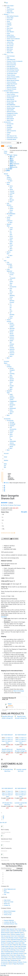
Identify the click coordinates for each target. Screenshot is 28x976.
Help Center (7, 900)
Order (5, 457)
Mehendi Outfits (11, 111)
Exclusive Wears (8, 90)
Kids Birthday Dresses (13, 70)
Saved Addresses (14, 163)
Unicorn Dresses (11, 82)
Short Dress (10, 45)
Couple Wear (10, 103)
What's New (10, 52)
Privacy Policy (8, 913)
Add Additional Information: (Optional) (7, 532)
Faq (5, 894)
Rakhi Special (10, 99)
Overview (12, 156)
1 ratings (10, 502)
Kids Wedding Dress (12, 68)
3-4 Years (7, 739)
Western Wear (10, 40)
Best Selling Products (12, 16)
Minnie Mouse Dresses (13, 80)
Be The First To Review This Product (11, 505)
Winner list (7, 903)
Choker (9, 132)
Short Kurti (10, 28)
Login (2, 146)
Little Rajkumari (11, 59)
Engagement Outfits (12, 113)
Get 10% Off (3, 822)
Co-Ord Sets (10, 44)
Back (11, 168)
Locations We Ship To (10, 922)
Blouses (9, 30)
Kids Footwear (11, 56)
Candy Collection (10, 930)
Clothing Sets (10, 97)
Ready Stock (10, 12)
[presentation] (1, 759)
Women (6, 14)
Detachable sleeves (12, 137)
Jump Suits (10, 42)
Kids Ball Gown (11, 66)
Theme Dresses (11, 75)
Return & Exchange (19, 691)
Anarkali (9, 23)
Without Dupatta (15, 934)
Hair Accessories (11, 130)
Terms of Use (7, 914)
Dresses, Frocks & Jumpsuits (14, 61)
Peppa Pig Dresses (12, 84)
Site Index (6, 892)
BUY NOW (4, 735)
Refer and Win (13, 167)
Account (6, 453)
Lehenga (9, 24)
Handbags (9, 127)
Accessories (7, 122)
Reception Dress (11, 115)
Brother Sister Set (11, 101)
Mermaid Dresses (11, 78)
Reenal (9, 703)
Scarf (8, 134)
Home (7, 482)
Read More (4, 616)
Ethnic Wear (10, 18)
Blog (5, 891)
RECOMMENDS (11, 37)
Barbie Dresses (11, 85)
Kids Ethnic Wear (11, 63)
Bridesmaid (10, 117)
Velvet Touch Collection (13, 38)
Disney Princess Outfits (13, 77)
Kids (5, 54)
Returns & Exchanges (9, 911)
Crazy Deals (10, 5)
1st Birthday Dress (12, 73)
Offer (8, 7)
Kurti (8, 26)
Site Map (3, 965)
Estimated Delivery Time (10, 924)
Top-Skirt (9, 51)
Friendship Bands (11, 139)
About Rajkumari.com (10, 889)
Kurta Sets (9, 19)
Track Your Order (8, 902)
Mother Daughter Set (12, 96)
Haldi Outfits (10, 110)
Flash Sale (9, 11)
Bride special (10, 118)
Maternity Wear (17, 944)
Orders (11, 158)
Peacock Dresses (11, 89)
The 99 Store (10, 9)
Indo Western (10, 31)
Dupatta (9, 129)
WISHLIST (10, 735)
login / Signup (13, 155)
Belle (8, 57)
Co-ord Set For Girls (12, 71)
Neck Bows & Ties (12, 136)
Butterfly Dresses (11, 87)
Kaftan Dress (10, 35)
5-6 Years (7, 741)
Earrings (9, 125)
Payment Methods (9, 920)
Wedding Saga (11, 108)
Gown (8, 33)
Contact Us (13, 162)
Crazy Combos (11, 94)
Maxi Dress (10, 47)
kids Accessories (11, 64)
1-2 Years (7, 737)
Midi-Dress (10, 49)
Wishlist (6, 460)
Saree (8, 21)
